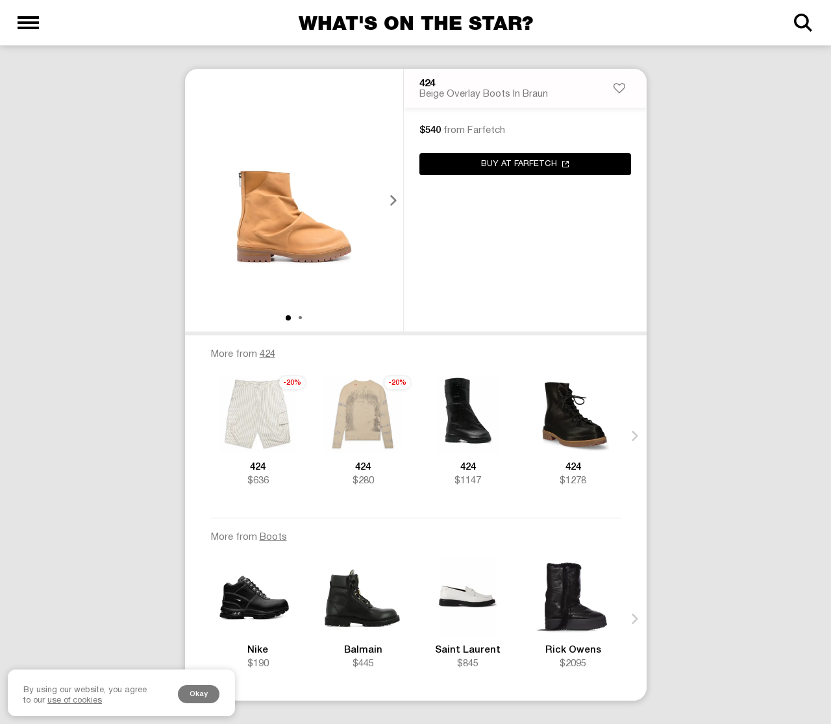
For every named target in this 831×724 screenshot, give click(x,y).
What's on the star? (416, 22)
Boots (273, 537)
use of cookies (74, 701)
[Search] (803, 23)
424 (427, 83)
